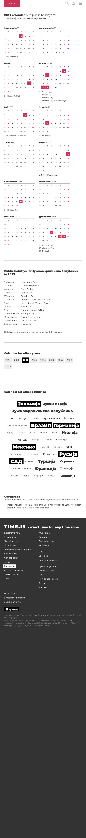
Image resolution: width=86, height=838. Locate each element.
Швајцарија (38, 476)
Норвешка (57, 447)
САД (16, 461)
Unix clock (44, 556)
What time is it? (10, 620)
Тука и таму (10, 537)
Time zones (10, 545)
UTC (41, 552)
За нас (42, 583)
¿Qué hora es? (43, 620)
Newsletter (44, 545)
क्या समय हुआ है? (31, 620)
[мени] (80, 4)
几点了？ (21, 620)
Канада (22, 439)
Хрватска (13, 476)
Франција (45, 468)
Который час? (20, 623)
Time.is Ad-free (46, 570)
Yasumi (24, 332)
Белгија (69, 418)
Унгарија (16, 468)
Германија (66, 425)
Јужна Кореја (55, 404)
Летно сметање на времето (18, 549)
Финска (27, 468)
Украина (66, 461)
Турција (47, 461)
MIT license (55, 332)
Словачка (29, 461)
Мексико (24, 447)
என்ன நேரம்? (17, 626)
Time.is (12, 3)
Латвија (35, 440)
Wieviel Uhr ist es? (60, 623)
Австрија (35, 418)
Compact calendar (13, 570)
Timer (7, 562)
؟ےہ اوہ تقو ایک (28, 626)
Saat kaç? (8, 626)
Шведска (52, 476)
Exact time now (12, 533)
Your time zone (11, 541)
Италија (70, 432)
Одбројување (11, 558)
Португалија (32, 454)
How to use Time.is (48, 579)
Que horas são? (34, 623)
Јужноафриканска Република (25, 18)
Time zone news (47, 541)
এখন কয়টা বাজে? (8, 623)
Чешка (26, 475)
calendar (30, 16)
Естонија (44, 432)
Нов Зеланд (43, 447)
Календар (9, 566)
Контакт (43, 587)
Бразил (41, 425)
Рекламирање (11, 593)
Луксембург (62, 440)
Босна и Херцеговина (17, 425)
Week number (11, 574)
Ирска (55, 432)
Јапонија (29, 404)
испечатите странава (38, 508)
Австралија (19, 418)
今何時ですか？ (74, 623)
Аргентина (51, 418)
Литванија (47, 440)
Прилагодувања (47, 566)
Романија (49, 454)
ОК (69, 447)
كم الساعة (71, 620)
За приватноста (12, 602)
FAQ (41, 575)
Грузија (10, 432)
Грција (22, 432)
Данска (32, 432)
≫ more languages (42, 626)
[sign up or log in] (73, 4)
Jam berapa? (46, 623)
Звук (6, 578)
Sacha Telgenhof (40, 332)
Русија (68, 454)
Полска (15, 454)
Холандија (66, 468)
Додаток (43, 537)
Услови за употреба (14, 598)
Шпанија (67, 476)
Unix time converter (49, 560)
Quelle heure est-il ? (58, 620)
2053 (16, 28)
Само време (10, 553)
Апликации (44, 533)
